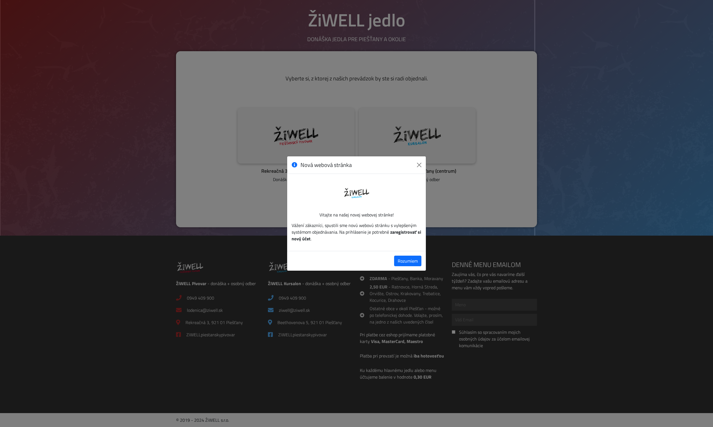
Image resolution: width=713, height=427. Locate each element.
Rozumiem (408, 261)
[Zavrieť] (419, 165)
